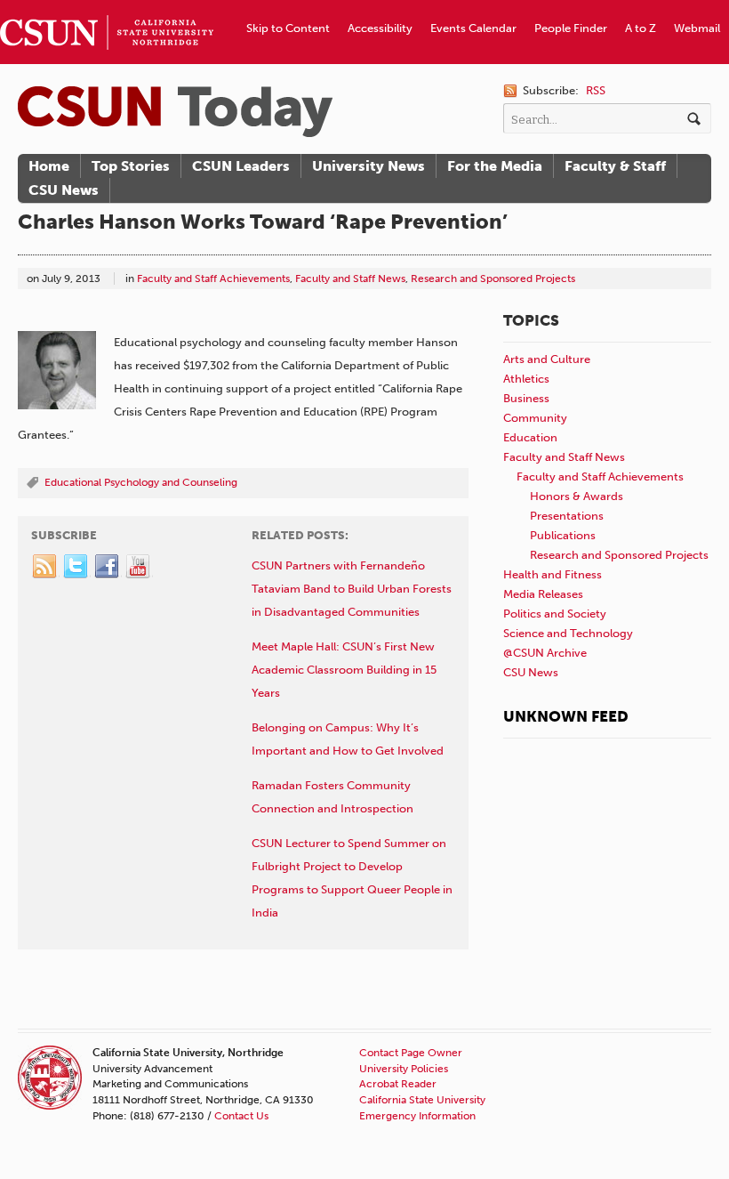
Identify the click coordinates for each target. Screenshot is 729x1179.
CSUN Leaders (241, 165)
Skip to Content (288, 28)
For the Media (494, 165)
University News (368, 165)
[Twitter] (76, 566)
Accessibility (380, 28)
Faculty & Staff (615, 165)
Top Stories (131, 165)
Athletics (526, 378)
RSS (595, 90)
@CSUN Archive (545, 652)
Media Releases (543, 594)
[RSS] (45, 566)
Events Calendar (473, 28)
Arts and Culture (546, 359)
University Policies (403, 1068)
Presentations (567, 515)
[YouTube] (138, 566)
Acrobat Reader (398, 1084)
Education (530, 437)
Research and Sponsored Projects (493, 278)
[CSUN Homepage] (106, 7)
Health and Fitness (552, 574)
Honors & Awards (576, 496)
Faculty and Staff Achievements (213, 278)
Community (535, 417)
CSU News (63, 190)
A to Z (640, 28)
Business (526, 398)
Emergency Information (417, 1116)
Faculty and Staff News (350, 278)
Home (48, 165)
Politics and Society (554, 613)
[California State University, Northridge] (175, 111)
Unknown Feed (566, 716)
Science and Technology (568, 633)
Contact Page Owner (410, 1052)
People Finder (570, 28)
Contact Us (241, 1116)
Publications (563, 535)
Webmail (697, 28)
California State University (422, 1100)
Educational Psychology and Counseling (140, 482)
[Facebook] (107, 566)
